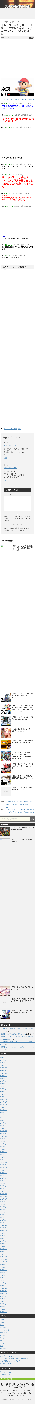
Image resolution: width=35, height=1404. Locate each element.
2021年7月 (3, 1207)
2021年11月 (3, 1196)
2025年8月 (3, 1078)
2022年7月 (3, 1175)
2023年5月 (3, 1149)
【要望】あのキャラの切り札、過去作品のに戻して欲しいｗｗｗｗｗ (22, 778)
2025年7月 (3, 1081)
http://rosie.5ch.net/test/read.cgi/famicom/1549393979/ (18, 99)
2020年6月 (3, 1241)
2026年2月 (3, 1062)
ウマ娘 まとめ (5, 1374)
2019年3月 (3, 1280)
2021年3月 (3, 1217)
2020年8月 (3, 1236)
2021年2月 (3, 1220)
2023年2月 (3, 1157)
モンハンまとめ (5, 1372)
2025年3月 (3, 1091)
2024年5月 (3, 1118)
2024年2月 (3, 1125)
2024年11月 (3, 1102)
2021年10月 (3, 1199)
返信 (5, 458)
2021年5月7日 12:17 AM (10, 468)
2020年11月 (3, 1228)
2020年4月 (3, 1246)
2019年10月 (3, 1262)
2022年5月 (3, 1180)
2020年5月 (3, 1243)
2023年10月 (3, 1136)
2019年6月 (3, 1272)
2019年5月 (3, 1275)
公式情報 (2, 1335)
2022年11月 (3, 1165)
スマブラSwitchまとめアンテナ (11, 1361)
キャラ (6, 429)
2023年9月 (3, 1139)
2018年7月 (3, 1301)
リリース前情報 (5, 1330)
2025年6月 (3, 1083)
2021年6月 (3, 1209)
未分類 (2, 1343)
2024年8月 (3, 1110)
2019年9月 (3, 1264)
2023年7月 (3, 1144)
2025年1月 (3, 1097)
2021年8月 (3, 1204)
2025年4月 (3, 1089)
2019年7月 (3, 1270)
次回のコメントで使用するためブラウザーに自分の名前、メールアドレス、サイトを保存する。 (17, 518)
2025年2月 (3, 1094)
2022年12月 (3, 1162)
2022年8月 (3, 1173)
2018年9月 (3, 1296)
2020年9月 (3, 1233)
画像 (1, 1346)
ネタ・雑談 (13, 429)
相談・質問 (3, 1348)
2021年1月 (3, 1222)
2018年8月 (3, 1298)
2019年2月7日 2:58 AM (10, 445)
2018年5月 (3, 1306)
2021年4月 (3, 1215)
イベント (2, 1322)
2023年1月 (3, 1160)
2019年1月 (3, 1285)
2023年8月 (3, 1141)
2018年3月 (3, 1312)
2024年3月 (3, 1123)
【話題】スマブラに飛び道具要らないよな (13, 1034)
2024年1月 (3, 1128)
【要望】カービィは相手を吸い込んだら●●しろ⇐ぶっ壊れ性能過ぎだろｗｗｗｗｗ (19, 804)
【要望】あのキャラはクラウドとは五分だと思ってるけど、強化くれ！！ (22, 766)
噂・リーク (3, 1338)
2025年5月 (3, 1086)
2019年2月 (3, 1283)
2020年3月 (3, 1249)
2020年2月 (3, 1251)
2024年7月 (3, 1112)
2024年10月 (3, 1104)
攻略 (19, 429)
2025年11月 (3, 1070)
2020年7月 (3, 1238)
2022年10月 (3, 1167)
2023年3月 (3, 1154)
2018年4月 (3, 1309)
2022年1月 (3, 1191)
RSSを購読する (7, 1379)
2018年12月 (3, 1288)
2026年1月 (3, 1065)
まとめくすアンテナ (7, 1363)
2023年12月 (3, 1131)
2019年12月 (3, 1257)
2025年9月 (3, 1076)
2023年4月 (3, 1152)
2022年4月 (3, 1183)
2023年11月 (3, 1133)
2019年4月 (3, 1278)
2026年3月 (3, 1060)
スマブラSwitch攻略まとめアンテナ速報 (14, 1358)
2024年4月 (3, 1120)
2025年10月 (3, 1073)
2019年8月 (3, 1267)
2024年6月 (3, 1115)
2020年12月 (3, 1225)
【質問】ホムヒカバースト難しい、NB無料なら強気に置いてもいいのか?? (22, 548)
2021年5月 (3, 1212)
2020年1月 (3, 1254)
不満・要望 (3, 1332)
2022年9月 (3, 1170)
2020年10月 (3, 1230)
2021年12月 (3, 1194)
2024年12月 (3, 1099)
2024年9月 (3, 1107)
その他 (2, 1319)
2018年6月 (3, 1304)
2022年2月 (3, 1188)
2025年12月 (3, 1068)
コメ (31, 37)
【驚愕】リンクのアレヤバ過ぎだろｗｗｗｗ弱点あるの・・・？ (22, 696)
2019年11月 (3, 1259)
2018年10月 (3, 1293)
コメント (7, 494)
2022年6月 (3, 1178)
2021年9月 (3, 1201)
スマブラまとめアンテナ (8, 1356)
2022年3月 (3, 1186)
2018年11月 (3, 1291)
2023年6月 (3, 1146)
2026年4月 (3, 1057)
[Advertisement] (17, 58)
